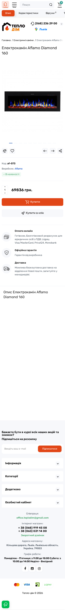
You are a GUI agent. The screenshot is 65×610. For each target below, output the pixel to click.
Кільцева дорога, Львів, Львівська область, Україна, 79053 (32, 547)
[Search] (51, 4)
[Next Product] (53, 151)
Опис (8, 13)
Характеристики (28, 13)
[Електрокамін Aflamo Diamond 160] (32, 101)
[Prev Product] (45, 151)
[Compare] (5, 151)
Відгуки (51, 13)
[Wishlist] (12, 151)
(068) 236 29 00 (45, 23)
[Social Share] (60, 151)
